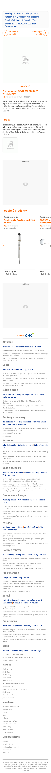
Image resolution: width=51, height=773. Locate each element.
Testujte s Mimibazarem (11, 706)
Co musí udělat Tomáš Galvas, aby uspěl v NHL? (19, 657)
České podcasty (8, 744)
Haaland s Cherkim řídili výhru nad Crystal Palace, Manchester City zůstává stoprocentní (25, 374)
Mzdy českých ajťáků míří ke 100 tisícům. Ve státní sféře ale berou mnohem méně (25, 517)
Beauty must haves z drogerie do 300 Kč (16, 591)
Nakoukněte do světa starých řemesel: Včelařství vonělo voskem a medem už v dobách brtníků (25, 429)
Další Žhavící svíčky (11, 217)
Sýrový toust (7, 436)
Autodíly (8, 17)
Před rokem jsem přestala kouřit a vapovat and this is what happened (23, 587)
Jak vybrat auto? (8, 698)
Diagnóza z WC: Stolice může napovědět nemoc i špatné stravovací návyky (22, 608)
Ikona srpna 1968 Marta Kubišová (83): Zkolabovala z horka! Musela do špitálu (23, 407)
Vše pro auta (32, 13)
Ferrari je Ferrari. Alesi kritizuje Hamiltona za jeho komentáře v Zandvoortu (24, 457)
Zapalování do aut (13, 20)
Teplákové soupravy (9, 724)
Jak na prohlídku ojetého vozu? (13, 683)
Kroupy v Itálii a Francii (10, 660)
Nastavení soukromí (31, 768)
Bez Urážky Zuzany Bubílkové (13, 654)
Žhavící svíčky (30, 20)
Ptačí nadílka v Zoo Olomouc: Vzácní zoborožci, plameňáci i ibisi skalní (25, 640)
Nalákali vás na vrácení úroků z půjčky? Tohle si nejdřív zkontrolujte (22, 402)
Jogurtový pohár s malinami (12, 433)
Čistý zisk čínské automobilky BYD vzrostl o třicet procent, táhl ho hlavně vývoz (25, 512)
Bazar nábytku (8, 732)
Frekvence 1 (7, 750)
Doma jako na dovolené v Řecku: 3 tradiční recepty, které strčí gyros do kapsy (24, 535)
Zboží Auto (6, 692)
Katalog (8, 13)
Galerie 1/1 (25, 86)
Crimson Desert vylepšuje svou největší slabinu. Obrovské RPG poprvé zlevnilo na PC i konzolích (24, 635)
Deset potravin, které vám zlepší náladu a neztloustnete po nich (25, 612)
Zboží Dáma (7, 677)
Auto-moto (19, 13)
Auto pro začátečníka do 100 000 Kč (15, 689)
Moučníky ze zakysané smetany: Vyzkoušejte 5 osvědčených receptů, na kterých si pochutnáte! (23, 540)
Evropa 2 (5, 753)
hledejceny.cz (7, 669)
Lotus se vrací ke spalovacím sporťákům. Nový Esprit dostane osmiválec (24, 462)
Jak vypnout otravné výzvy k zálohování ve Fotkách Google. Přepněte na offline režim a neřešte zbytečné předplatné (23, 485)
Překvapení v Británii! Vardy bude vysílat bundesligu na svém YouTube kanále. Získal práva (24, 384)
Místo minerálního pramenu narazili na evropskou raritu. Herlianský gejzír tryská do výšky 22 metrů (22, 564)
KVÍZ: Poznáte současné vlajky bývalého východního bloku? (23, 568)
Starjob (5, 741)
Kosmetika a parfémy (10, 721)
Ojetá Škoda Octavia (10, 695)
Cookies (19, 768)
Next (47, 245)
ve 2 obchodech (10, 274)
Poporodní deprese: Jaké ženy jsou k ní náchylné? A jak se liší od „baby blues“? (25, 615)
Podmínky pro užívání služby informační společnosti (25, 765)
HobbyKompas (8, 686)
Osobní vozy (7, 675)
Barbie (5, 712)
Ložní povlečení (8, 729)
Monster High (7, 709)
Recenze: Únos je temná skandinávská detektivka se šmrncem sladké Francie (24, 412)
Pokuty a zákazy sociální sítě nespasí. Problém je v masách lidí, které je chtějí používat (24, 359)
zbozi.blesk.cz (7, 680)
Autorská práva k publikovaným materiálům (20, 764)
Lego (4, 715)
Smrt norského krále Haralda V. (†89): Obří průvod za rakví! (23, 351)
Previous (3, 245)
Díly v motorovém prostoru (27, 17)
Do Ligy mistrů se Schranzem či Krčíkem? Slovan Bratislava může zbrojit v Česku (25, 379)
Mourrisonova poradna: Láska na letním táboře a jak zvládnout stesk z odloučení (24, 631)
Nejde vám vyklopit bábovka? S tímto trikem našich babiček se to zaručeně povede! (25, 544)
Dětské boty (7, 727)
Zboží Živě (6, 672)
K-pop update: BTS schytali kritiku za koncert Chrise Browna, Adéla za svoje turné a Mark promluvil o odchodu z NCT (24, 582)
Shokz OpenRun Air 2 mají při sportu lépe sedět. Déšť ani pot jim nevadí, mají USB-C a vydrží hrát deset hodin (25, 490)
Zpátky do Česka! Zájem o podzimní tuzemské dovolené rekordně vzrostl (25, 560)
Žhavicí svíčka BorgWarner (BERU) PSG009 (19, 221)
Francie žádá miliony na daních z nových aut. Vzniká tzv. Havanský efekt (25, 453)
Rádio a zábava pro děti (11, 747)
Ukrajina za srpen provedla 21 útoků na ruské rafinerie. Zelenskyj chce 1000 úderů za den (25, 355)
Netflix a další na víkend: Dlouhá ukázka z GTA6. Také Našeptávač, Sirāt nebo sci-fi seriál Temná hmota (21, 480)
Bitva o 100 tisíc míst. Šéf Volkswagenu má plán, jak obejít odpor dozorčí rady (25, 507)
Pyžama (5, 718)
